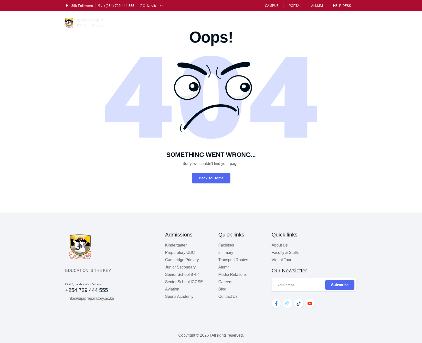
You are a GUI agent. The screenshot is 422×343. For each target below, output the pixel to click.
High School (289, 23)
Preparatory (205, 23)
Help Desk (342, 6)
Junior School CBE (247, 23)
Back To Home (211, 178)
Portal (295, 6)
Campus (272, 6)
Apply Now (341, 23)
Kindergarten (169, 23)
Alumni (317, 6)
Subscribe (339, 285)
